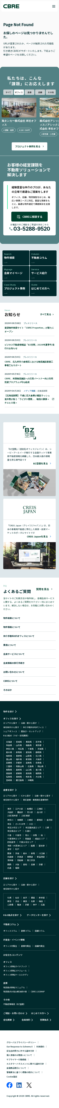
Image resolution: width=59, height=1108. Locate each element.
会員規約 (26, 1019)
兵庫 (33, 864)
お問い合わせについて (14, 671)
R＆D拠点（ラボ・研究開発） (16, 735)
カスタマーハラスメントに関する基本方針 (25, 1063)
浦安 (9, 849)
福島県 (29, 745)
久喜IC (28, 830)
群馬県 (19, 752)
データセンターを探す (37, 915)
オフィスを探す (10, 718)
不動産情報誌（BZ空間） (14, 1004)
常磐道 (28, 838)
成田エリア (40, 838)
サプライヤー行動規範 (16, 1059)
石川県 (38, 755)
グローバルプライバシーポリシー (21, 1042)
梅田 (41, 901)
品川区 (40, 812)
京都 (41, 864)
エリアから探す (10, 723)
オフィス (19, 92)
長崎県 (19, 776)
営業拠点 (44, 1019)
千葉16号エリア (26, 842)
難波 (19, 904)
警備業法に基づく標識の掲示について (23, 1072)
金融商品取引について (16, 1068)
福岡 (17, 867)
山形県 (19, 745)
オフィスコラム (10, 930)
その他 (51, 92)
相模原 (20, 819)
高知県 (29, 773)
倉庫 (29, 92)
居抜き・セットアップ (31, 731)
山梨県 (29, 755)
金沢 (25, 897)
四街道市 (11, 842)
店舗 (40, 92)
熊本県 (29, 776)
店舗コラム (40, 930)
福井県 (19, 759)
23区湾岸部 (12, 815)
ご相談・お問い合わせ (14, 1013)
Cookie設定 (12, 1076)
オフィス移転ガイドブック (15, 966)
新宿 (9, 901)
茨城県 (40, 748)
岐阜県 (9, 755)
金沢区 (50, 819)
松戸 (17, 849)
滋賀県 (29, 762)
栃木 (25, 853)
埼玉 (9, 823)
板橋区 (30, 808)
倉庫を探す (8, 789)
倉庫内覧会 (26, 945)
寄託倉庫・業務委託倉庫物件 (36, 799)
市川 (27, 835)
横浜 (25, 901)
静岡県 (38, 752)
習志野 (42, 845)
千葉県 (31, 748)
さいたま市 (20, 823)
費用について (9, 645)
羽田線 (20, 860)
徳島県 (9, 773)
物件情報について (11, 627)
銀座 (33, 897)
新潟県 (29, 759)
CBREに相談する (32, 217)
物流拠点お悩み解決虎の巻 (15, 991)
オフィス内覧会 (10, 945)
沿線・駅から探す (29, 723)
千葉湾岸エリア (14, 838)
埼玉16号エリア (14, 827)
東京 (9, 808)
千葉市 (18, 835)
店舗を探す (8, 878)
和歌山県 (20, 766)
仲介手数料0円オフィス (33, 727)
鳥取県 (9, 769)
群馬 (33, 853)
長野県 (19, 755)
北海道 (9, 741)
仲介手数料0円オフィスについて (18, 636)
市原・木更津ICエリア (17, 845)
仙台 (17, 897)
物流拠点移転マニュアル (14, 987)
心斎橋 (10, 904)
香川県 (38, 769)
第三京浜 (31, 860)
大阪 (17, 864)
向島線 (10, 856)
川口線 (42, 853)
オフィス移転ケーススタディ (16, 974)
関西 (9, 864)
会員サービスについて (14, 654)
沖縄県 (31, 780)
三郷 (47, 827)
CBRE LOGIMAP (38, 991)
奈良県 (38, 762)
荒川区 (30, 812)
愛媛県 (19, 773)
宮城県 (19, 741)
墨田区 (20, 812)
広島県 (31, 766)
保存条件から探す (11, 727)
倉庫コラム (26, 930)
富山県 (9, 759)
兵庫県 (9, 762)
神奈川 (10, 819)
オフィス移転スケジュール (15, 970)
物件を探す (8, 711)
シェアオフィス (10, 731)
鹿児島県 (20, 780)
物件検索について (11, 618)
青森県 (29, 741)
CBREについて (10, 680)
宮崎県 (9, 780)
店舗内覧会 (40, 945)
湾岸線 (10, 860)
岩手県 (38, 741)
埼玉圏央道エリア (33, 827)
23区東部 (25, 815)
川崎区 (30, 819)
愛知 (25, 864)
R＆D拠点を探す (11, 915)
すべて (8, 92)
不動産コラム (9, 924)
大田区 (10, 812)
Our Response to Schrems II (19, 1046)
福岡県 (38, 773)
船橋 (33, 845)
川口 (31, 823)
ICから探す (26, 795)
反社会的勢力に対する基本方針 (20, 1050)
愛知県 (29, 752)
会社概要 (7, 1019)
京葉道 (20, 856)
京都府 (19, 762)
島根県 (19, 769)
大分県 (38, 776)
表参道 (42, 897)
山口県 (29, 769)
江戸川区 (19, 808)
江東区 (40, 808)
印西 (35, 835)
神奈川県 (10, 748)
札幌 (9, 897)
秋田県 (9, 745)
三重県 (9, 766)
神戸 (35, 904)
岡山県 (40, 766)
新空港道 (41, 856)
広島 (9, 867)
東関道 (30, 856)
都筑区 (40, 819)
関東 (9, 853)
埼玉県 (21, 748)
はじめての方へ (38, 1013)
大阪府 (38, 759)
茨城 (17, 853)
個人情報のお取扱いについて (19, 1055)
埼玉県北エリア (14, 830)
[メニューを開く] (54, 6)
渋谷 (17, 901)
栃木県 (9, 752)
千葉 (9, 835)
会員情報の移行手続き (14, 663)
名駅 (33, 901)
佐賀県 (9, 776)
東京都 (38, 745)
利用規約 (40, 1046)
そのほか (7, 689)
